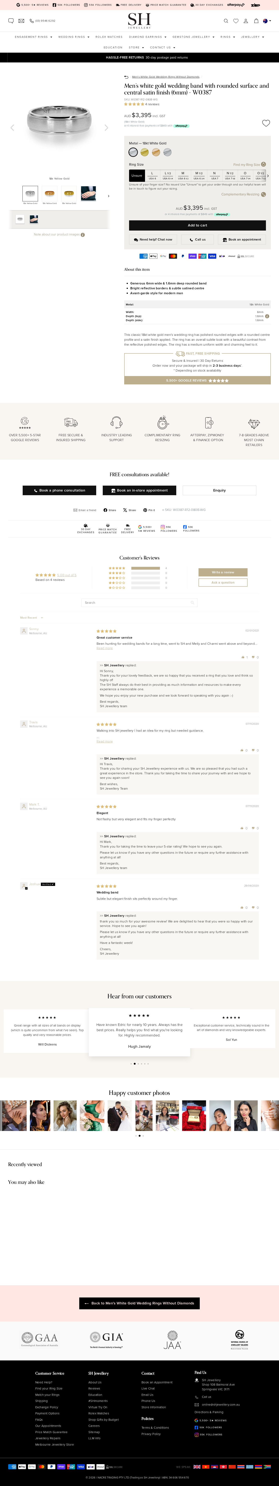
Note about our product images (57, 234)
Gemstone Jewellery (192, 37)
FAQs (39, 1419)
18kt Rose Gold (156, 152)
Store (135, 47)
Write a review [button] (223, 572)
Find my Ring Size (247, 164)
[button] (134, 104)
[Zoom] (59, 124)
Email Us (147, 1395)
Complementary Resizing (240, 194)
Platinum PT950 (167, 152)
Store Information (154, 1407)
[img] (107, 631)
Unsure (137, 175)
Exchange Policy (46, 1407)
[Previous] (12, 127)
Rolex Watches (109, 37)
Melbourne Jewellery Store (54, 1444)
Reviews (94, 1388)
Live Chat (148, 1388)
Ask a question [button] (223, 582)
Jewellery (251, 37)
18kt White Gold (133, 152)
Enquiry (219, 490)
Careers (94, 1426)
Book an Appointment (157, 1382)
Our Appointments (48, 1426)
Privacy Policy (151, 1434)
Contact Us (161, 47)
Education (113, 47)
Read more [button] (105, 648)
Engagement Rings (32, 37)
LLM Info (94, 1438)
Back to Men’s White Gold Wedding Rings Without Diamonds (143, 1303)
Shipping (41, 1401)
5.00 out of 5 (66, 575)
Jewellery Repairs (48, 1438)
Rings (226, 37)
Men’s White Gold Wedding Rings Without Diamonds (166, 77)
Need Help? (43, 1382)
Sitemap (94, 1432)
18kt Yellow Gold (145, 152)
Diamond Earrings (146, 37)
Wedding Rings (72, 37)
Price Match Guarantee (51, 1432)
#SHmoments (98, 1401)
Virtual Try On (97, 1407)
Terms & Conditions (155, 1427)
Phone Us (148, 1401)
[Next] (106, 127)
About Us (95, 1382)
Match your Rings (47, 1395)
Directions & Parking (209, 1412)
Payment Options (47, 1413)
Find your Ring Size (49, 1388)
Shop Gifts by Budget (103, 1419)
